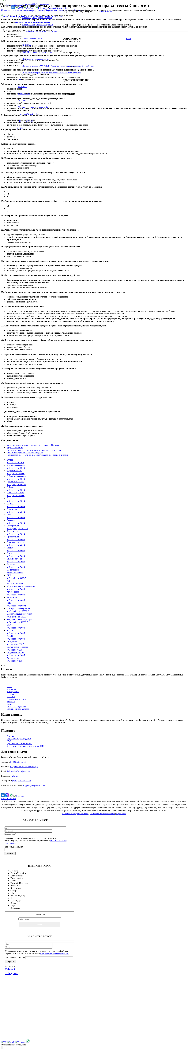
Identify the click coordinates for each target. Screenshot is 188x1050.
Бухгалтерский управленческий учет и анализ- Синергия (33, 445)
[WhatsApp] (11, 796)
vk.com (15, 776)
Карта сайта (121, 814)
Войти (128, 38)
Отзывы (10, 694)
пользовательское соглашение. (54, 953)
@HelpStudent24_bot (21, 780)
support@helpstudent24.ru (34, 785)
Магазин (11, 696)
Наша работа (13, 691)
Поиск (39, 924)
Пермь (13, 905)
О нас (9, 686)
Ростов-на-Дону (17, 895)
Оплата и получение (16, 706)
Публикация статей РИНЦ (19, 743)
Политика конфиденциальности (75, 814)
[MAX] (7, 796)
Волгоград (15, 908)
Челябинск (15, 885)
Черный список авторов (18, 709)
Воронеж (14, 903)
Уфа (12, 893)
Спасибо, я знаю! (44, 1035)
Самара (13, 890)
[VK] (3, 796)
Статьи (10, 704)
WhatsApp (43, 1017)
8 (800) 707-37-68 (18, 762)
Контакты (11, 689)
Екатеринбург (17, 878)
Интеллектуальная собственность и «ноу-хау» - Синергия (34, 450)
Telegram (60, 1017)
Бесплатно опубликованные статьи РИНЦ (26, 746)
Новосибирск (16, 876)
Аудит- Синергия (15, 447)
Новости (11, 701)
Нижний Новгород (19, 883)
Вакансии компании (16, 699)
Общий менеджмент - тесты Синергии (25, 452)
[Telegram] (18, 796)
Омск (13, 898)
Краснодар (15, 900)
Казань (13, 880)
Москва (14, 871)
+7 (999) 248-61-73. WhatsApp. (24, 766)
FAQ (9, 741)
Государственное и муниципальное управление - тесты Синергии (38, 455)
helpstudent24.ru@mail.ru (18, 771)
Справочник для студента (19, 738)
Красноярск (15, 888)
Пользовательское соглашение (102, 814)
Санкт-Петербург (18, 873)
